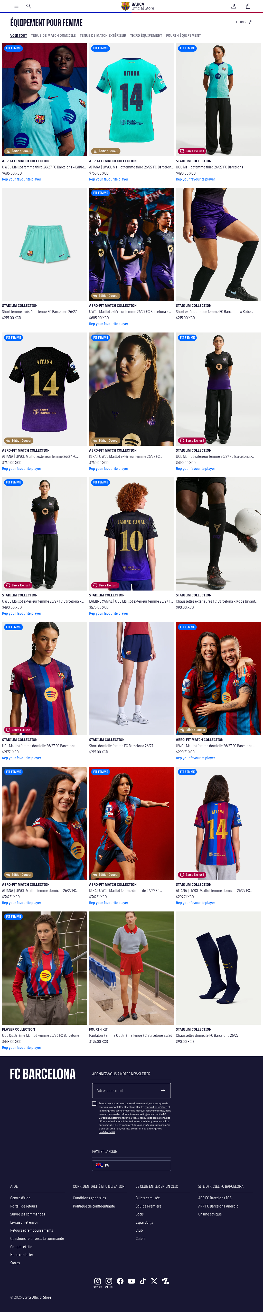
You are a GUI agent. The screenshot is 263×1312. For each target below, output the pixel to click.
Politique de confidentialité (94, 1206)
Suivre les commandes (27, 1214)
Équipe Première (148, 1206)
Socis (140, 1214)
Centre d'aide (20, 1198)
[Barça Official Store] (137, 6)
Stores (15, 1262)
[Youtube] (131, 1281)
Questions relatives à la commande (37, 1238)
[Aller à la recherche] (29, 6)
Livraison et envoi (24, 1222)
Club (139, 1230)
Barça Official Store (36, 1297)
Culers (140, 1238)
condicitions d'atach (156, 1106)
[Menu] (16, 6)
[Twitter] (154, 1281)
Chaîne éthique (210, 1214)
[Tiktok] (143, 1281)
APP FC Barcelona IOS (214, 1198)
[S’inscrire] (163, 1090)
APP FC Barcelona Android (218, 1206)
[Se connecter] (234, 6)
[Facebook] (120, 1281)
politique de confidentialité (116, 1110)
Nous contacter (21, 1254)
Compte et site (21, 1246)
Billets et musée (148, 1198)
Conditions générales (89, 1198)
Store (97, 1287)
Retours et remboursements (31, 1230)
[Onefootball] (165, 1281)
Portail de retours (23, 1206)
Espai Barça (144, 1222)
